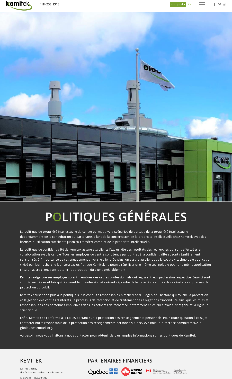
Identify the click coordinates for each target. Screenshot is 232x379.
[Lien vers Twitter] (219, 4)
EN (189, 4)
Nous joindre (178, 4)
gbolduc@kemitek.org (36, 328)
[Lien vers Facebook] (214, 4)
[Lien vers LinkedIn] (224, 4)
